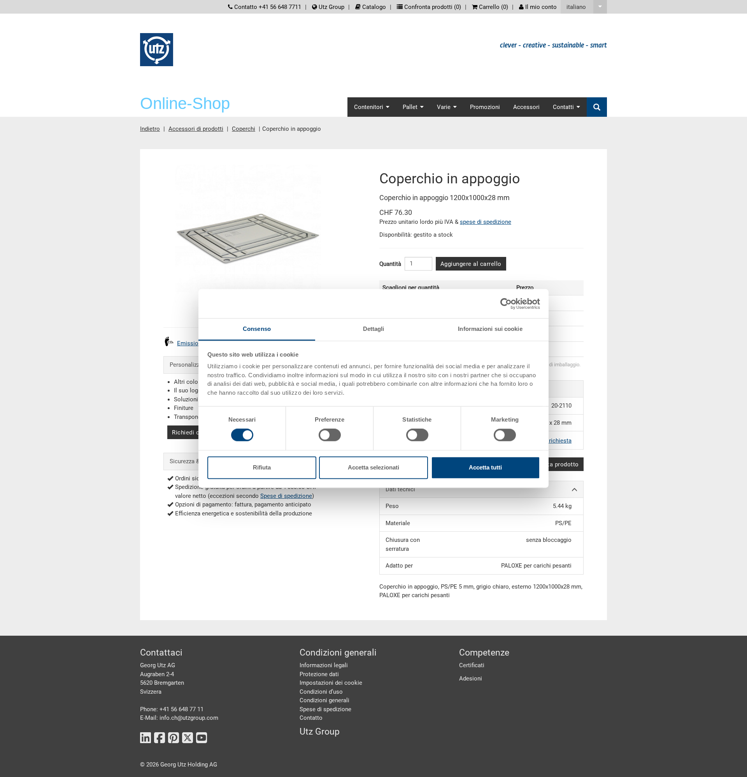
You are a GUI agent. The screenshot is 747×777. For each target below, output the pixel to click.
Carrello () (492, 7)
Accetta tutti (485, 467)
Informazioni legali (324, 665)
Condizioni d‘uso (321, 691)
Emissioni (190, 343)
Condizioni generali (324, 700)
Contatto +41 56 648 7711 (267, 7)
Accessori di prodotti (195, 128)
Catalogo (373, 7)
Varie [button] (444, 107)
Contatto (311, 717)
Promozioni (485, 107)
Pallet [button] (410, 107)
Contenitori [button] (368, 107)
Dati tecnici (400, 489)
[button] (584, 7)
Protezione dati (319, 674)
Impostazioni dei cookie (331, 682)
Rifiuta (262, 467)
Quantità (390, 263)
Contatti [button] (563, 107)
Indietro (150, 128)
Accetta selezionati (373, 467)
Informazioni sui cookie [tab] (490, 328)
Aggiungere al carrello (471, 263)
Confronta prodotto (552, 464)
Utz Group (330, 7)
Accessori (526, 107)
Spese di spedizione (286, 495)
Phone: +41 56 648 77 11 (171, 709)
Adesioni (470, 678)
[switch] (330, 435)
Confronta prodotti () (432, 7)
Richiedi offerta (193, 432)
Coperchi (243, 128)
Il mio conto (540, 7)
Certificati (471, 665)
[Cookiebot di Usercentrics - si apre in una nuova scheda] (506, 303)
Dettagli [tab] (373, 328)
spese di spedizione (485, 221)
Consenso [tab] (257, 328)
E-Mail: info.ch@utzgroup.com (179, 717)
